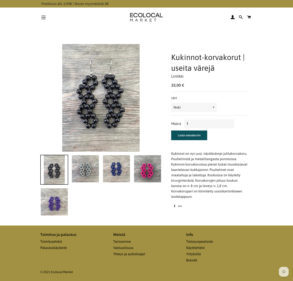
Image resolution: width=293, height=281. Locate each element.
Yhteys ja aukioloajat (129, 254)
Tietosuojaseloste (199, 241)
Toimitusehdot (51, 241)
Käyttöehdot (195, 248)
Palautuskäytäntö (53, 248)
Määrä (176, 124)
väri (174, 98)
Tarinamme (122, 241)
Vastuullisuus (123, 248)
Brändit (191, 260)
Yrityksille (193, 254)
